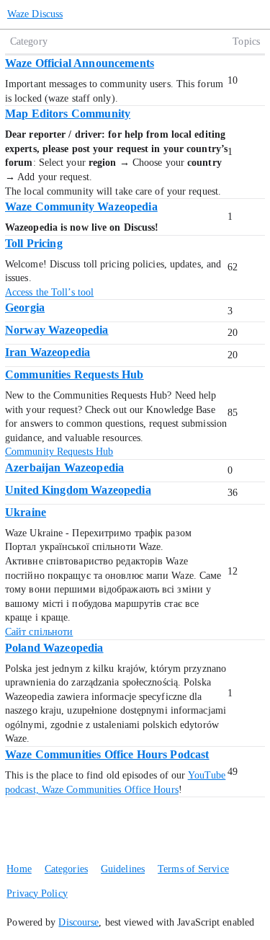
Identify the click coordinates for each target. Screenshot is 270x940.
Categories (66, 869)
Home (18, 869)
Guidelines (123, 869)
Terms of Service (193, 869)
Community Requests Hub (59, 451)
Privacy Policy (36, 893)
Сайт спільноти (39, 631)
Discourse (78, 922)
